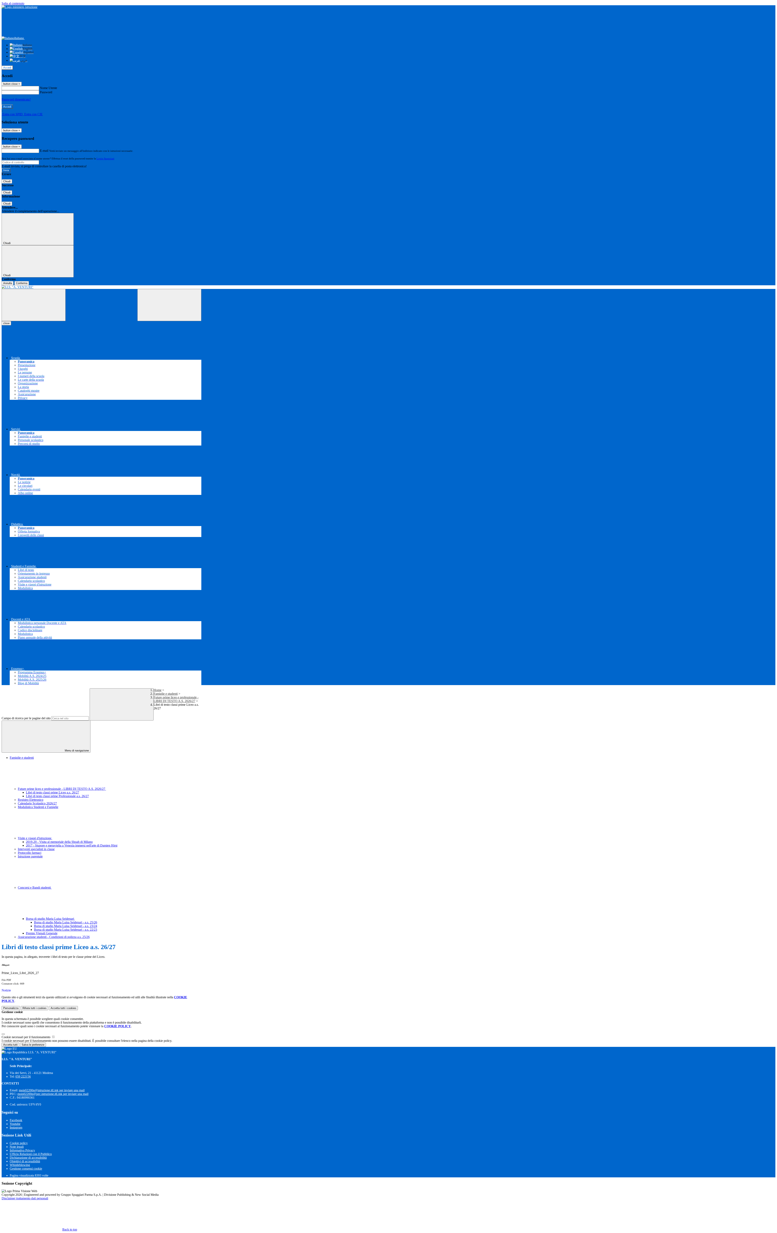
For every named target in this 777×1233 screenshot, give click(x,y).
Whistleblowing (20, 1165)
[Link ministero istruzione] (19, 7)
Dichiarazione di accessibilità (28, 1157)
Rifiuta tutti (34, 1008)
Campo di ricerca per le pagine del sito (26, 718)
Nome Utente (48, 88)
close (6, 323)
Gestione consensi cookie (26, 1168)
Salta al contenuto (13, 3)
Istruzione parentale (30, 856)
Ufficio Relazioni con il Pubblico (31, 1154)
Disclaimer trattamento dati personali (25, 1198)
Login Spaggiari (105, 158)
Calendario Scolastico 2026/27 (37, 803)
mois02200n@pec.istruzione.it (52, 1094)
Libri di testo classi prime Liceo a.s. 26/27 (52, 792)
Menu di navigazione (76, 750)
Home (157, 690)
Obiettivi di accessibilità (25, 1161)
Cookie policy (19, 1143)
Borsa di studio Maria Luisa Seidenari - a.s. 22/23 (65, 929)
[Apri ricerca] (169, 305)
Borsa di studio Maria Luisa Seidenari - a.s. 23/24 (65, 926)
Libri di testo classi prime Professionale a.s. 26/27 (57, 796)
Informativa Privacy (22, 1150)
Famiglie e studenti (166, 693)
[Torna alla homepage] (101, 287)
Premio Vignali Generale (41, 933)
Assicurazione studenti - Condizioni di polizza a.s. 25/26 (54, 937)
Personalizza (10, 1008)
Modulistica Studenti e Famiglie (38, 807)
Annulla (7, 283)
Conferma (21, 283)
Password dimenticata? (16, 99)
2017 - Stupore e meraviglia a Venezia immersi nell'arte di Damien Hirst (71, 845)
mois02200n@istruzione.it (52, 1090)
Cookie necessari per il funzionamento (26, 1037)
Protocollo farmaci (29, 852)
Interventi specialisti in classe (36, 849)
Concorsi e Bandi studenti (35, 887)
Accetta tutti (63, 1008)
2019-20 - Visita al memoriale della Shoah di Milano (59, 842)
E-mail (44, 150)
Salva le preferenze (33, 1044)
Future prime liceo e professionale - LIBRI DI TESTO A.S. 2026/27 (176, 699)
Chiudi (7, 181)
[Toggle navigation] (34, 305)
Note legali (17, 1146)
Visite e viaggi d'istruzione (35, 838)
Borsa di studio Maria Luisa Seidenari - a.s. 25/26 (65, 922)
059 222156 (23, 1076)
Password (46, 92)
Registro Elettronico (30, 799)
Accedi (7, 67)
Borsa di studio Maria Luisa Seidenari (50, 918)
